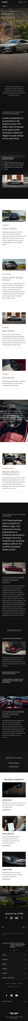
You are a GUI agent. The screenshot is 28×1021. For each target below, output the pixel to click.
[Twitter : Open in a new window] (21, 918)
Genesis (4, 964)
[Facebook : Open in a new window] (6, 918)
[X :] (21, 992)
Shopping (5, 959)
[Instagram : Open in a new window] (11, 918)
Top (23, 927)
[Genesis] (4, 2)
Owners (4, 968)
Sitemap (7, 983)
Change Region (14, 983)
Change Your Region (8, 977)
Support (4, 973)
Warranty (20, 983)
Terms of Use (10, 986)
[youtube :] (16, 995)
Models (4, 955)
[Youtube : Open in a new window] (16, 918)
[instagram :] (11, 995)
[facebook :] (6, 995)
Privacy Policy (17, 986)
